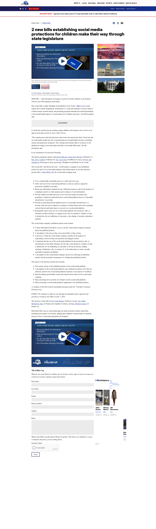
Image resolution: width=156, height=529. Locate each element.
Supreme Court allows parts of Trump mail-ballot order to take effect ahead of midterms (85, 14)
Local (84, 3)
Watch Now (131, 3)
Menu (76, 3)
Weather (101, 3)
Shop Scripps (118, 3)
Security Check (37, 443)
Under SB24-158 (48, 172)
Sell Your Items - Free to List (111, 384)
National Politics (120, 9)
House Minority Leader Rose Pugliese (69, 157)
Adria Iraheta (46, 93)
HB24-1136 (81, 106)
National (92, 3)
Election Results (130, 9)
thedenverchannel (23, 9)
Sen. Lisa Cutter (61, 159)
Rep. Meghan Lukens (78, 304)
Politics (112, 9)
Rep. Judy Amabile (38, 159)
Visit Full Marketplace (116, 384)
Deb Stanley (37, 93)
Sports (109, 3)
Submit (36, 454)
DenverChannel (26, 9)
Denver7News (21, 9)
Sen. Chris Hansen (57, 301)
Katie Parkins (55, 93)
